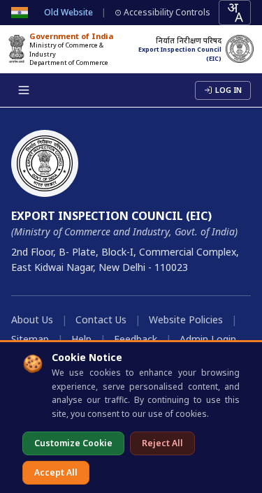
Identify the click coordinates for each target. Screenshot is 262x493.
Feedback (135, 339)
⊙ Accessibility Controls (162, 12)
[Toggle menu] (23, 90)
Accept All (56, 472)
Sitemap (30, 339)
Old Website (68, 12)
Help (81, 339)
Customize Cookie (73, 443)
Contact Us (100, 319)
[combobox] (235, 12)
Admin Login (208, 339)
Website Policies (186, 319)
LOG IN (228, 89)
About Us (32, 319)
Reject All (162, 443)
